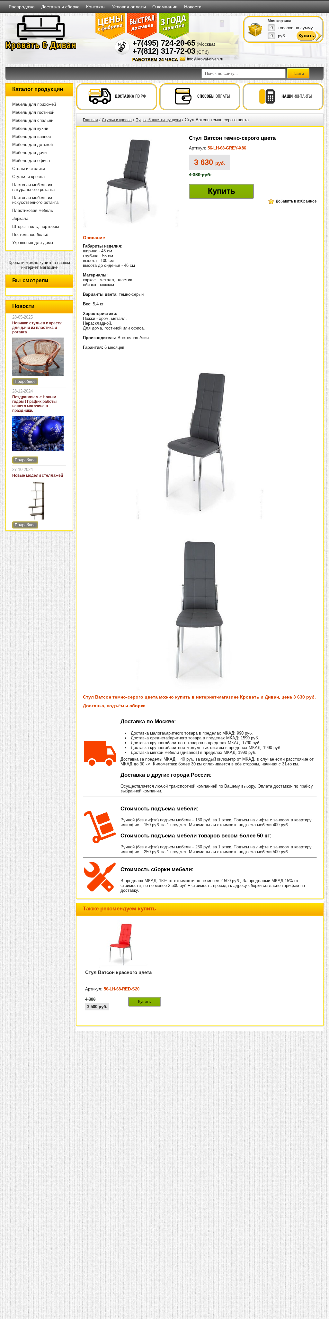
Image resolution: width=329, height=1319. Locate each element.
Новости (192, 6)
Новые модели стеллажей (37, 475)
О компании (165, 6)
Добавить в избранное (296, 201)
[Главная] (40, 49)
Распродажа (22, 6)
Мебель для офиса (31, 160)
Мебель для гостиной (33, 112)
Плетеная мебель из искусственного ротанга (35, 200)
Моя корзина (279, 21)
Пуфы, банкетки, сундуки (158, 120)
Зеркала (20, 218)
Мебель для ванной (31, 136)
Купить (221, 191)
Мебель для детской (32, 144)
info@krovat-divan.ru (205, 59)
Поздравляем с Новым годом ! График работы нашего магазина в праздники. (34, 404)
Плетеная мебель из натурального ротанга (33, 187)
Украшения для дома (32, 242)
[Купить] (255, 29)
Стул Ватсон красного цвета (118, 972)
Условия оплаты (129, 6)
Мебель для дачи (29, 152)
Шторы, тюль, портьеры (35, 226)
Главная (90, 120)
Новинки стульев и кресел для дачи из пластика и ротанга (37, 327)
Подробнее (25, 381)
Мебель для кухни (30, 128)
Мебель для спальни (32, 120)
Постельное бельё (30, 234)
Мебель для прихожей (34, 104)
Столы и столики (28, 168)
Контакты (95, 6)
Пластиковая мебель (32, 210)
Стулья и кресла (28, 176)
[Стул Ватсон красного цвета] (123, 966)
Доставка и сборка (60, 6)
